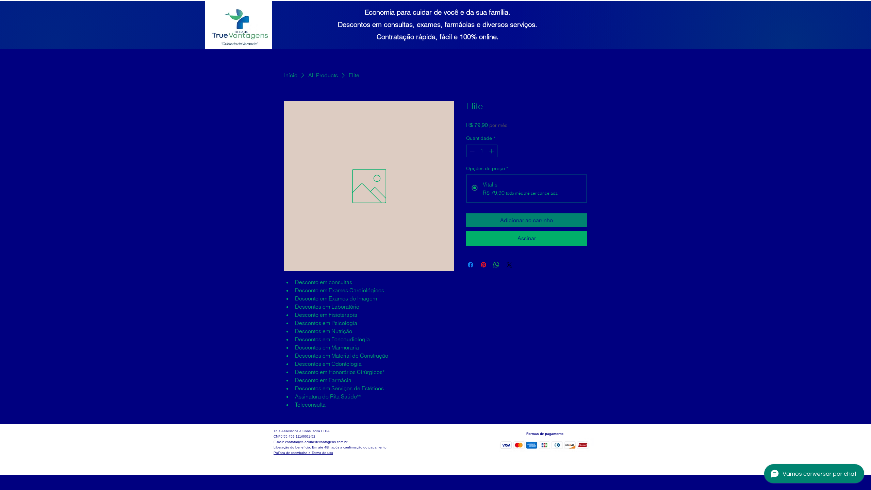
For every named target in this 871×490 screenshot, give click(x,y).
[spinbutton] (482, 151)
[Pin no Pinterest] (483, 265)
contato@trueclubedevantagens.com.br (316, 442)
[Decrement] (471, 151)
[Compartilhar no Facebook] (470, 265)
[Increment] (492, 151)
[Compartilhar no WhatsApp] (496, 265)
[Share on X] (509, 265)
